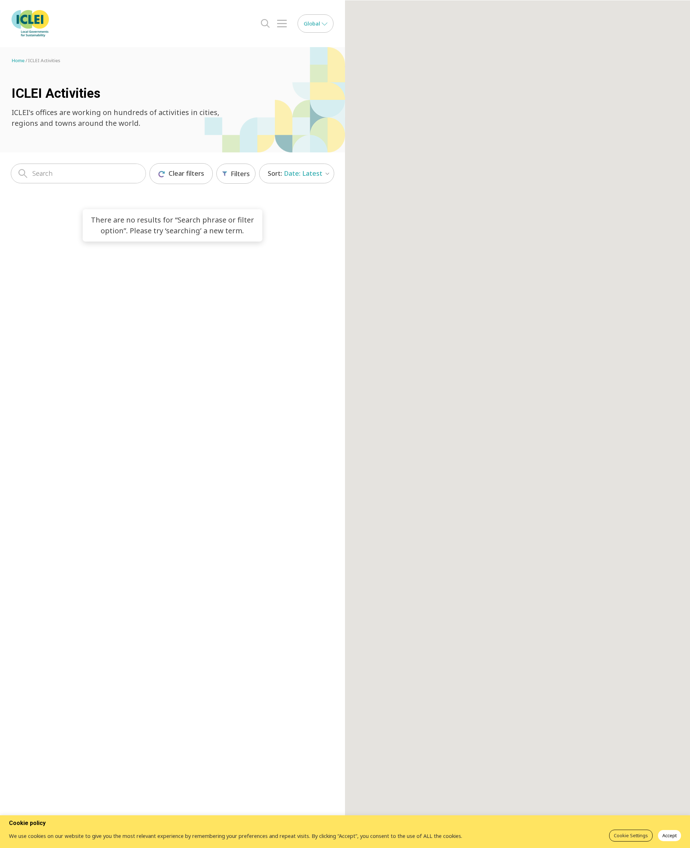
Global (313, 23)
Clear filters (186, 173)
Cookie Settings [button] (631, 835)
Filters (240, 173)
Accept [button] (669, 835)
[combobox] (296, 173)
